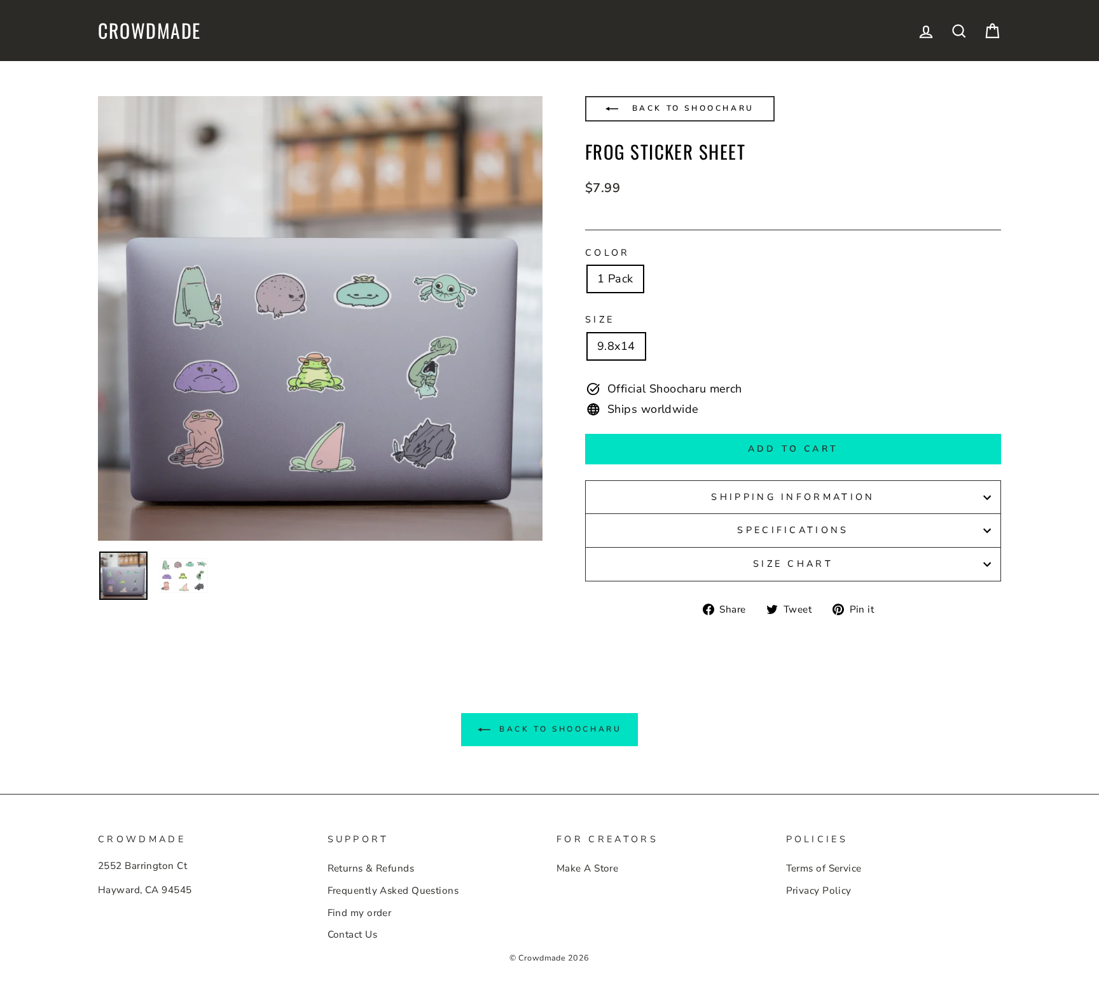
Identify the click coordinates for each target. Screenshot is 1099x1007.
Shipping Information (792, 496)
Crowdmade (149, 30)
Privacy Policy (819, 890)
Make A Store (587, 868)
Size (599, 319)
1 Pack (615, 278)
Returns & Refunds (371, 868)
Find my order (360, 912)
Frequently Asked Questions (393, 890)
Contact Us (353, 934)
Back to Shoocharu (691, 108)
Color (607, 252)
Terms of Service (824, 868)
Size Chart (793, 563)
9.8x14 (616, 346)
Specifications (792, 530)
